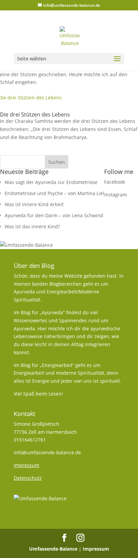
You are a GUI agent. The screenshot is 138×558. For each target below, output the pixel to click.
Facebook (114, 182)
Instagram (115, 194)
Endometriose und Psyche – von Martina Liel (54, 193)
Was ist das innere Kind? (32, 226)
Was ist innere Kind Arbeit (34, 204)
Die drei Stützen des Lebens (35, 114)
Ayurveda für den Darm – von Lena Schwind (54, 215)
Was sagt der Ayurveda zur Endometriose (51, 182)
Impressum (96, 549)
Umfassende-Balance (53, 549)
